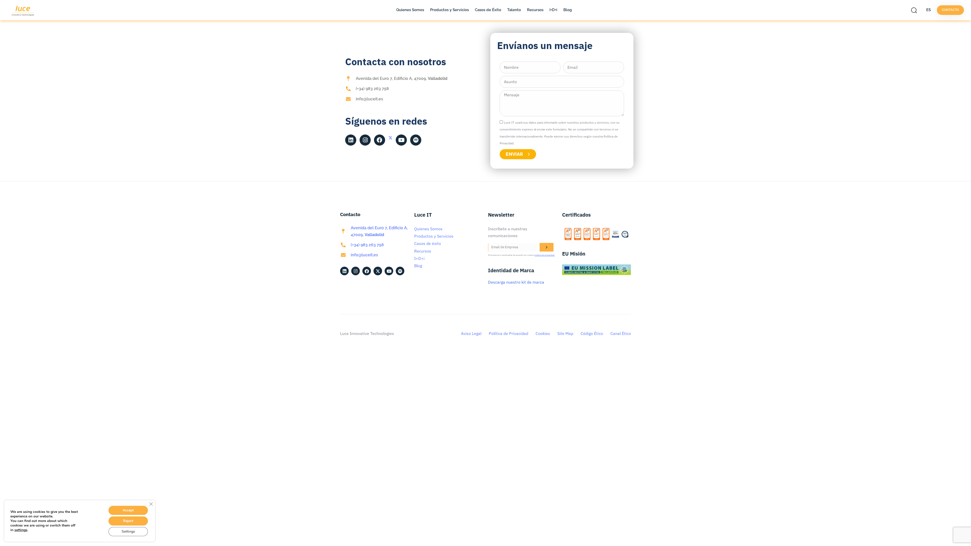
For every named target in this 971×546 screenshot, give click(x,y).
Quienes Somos (410, 10)
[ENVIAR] (547, 247)
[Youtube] (401, 140)
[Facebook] (379, 140)
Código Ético (592, 333)
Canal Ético (620, 333)
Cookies (543, 333)
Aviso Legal (471, 333)
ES (928, 10)
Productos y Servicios (449, 10)
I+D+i (553, 10)
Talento (514, 10)
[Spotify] (415, 140)
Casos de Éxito (488, 10)
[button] (915, 10)
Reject (128, 520)
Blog (567, 10)
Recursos (535, 10)
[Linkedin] (350, 140)
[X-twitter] (390, 137)
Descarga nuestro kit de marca (516, 282)
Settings (128, 531)
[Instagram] (365, 140)
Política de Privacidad (508, 333)
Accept (128, 510)
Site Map (565, 333)
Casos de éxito (427, 243)
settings (20, 530)
